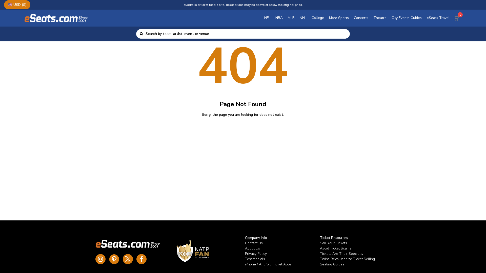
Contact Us (254, 243)
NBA (279, 17)
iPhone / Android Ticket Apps (268, 264)
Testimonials (255, 259)
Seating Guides (332, 264)
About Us (252, 248)
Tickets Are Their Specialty (341, 253)
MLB (291, 17)
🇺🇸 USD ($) (17, 4)
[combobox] (246, 33)
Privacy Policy (256, 253)
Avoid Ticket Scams (335, 248)
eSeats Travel (438, 17)
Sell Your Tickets (333, 243)
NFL (267, 17)
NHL (303, 17)
